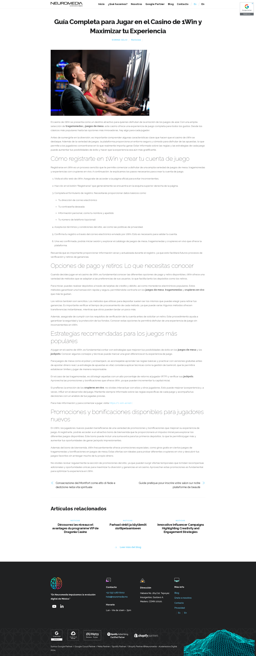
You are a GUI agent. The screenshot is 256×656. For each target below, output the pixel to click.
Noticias (136, 40)
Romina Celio (119, 40)
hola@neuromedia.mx (117, 597)
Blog (171, 4)
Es (195, 4)
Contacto (182, 4)
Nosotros (136, 4)
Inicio (101, 4)
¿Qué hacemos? (118, 4)
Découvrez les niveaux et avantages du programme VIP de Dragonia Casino (75, 528)
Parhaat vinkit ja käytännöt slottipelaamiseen (128, 526)
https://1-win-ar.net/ (120, 403)
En (202, 4)
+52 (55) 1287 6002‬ (115, 592)
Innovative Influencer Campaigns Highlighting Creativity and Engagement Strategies (180, 528)
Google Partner (155, 4)
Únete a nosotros (183, 598)
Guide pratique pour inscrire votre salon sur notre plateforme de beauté (169, 485)
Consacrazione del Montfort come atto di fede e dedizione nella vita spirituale (85, 485)
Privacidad (179, 608)
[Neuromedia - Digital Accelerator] (67, 5)
